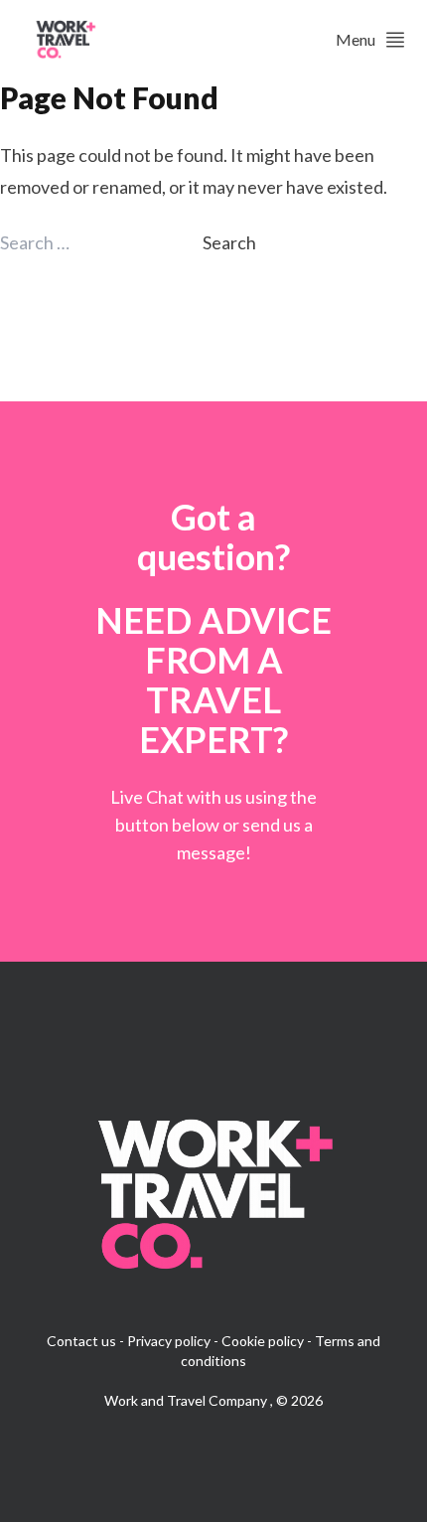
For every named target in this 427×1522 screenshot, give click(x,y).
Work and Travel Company (187, 1400)
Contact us (81, 1340)
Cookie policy (262, 1340)
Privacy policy (169, 1340)
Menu (355, 39)
